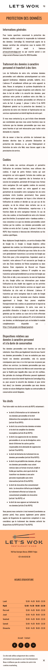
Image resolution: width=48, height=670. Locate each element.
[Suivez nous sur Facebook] (14, 645)
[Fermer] (44, 660)
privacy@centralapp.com (12, 51)
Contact (27, 638)
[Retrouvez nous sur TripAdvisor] (33, 645)
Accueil (20, 638)
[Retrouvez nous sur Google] (27, 645)
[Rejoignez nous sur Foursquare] (21, 645)
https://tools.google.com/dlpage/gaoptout (18, 327)
